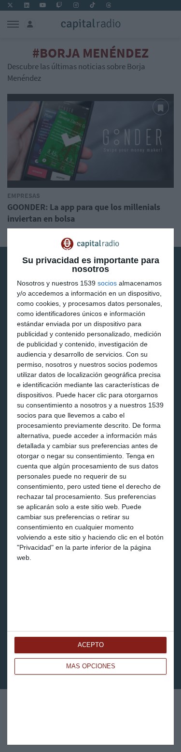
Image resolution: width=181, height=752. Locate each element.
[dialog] (90, 486)
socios (107, 283)
